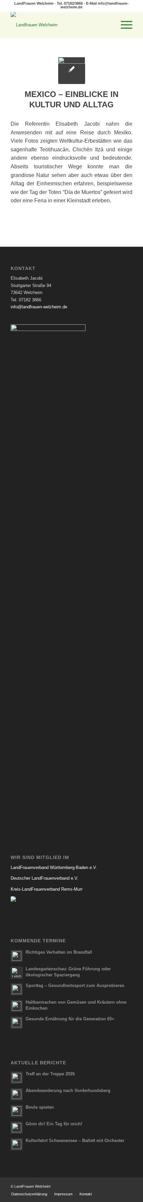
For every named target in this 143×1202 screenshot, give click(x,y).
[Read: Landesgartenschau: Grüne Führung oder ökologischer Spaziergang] (17, 973)
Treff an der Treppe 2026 (50, 1073)
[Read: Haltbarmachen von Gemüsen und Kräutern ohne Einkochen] (17, 1006)
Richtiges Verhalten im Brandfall (59, 952)
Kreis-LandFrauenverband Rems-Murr (46, 889)
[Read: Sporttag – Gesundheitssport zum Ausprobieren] (17, 989)
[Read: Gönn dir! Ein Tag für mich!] (17, 1128)
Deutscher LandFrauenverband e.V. (44, 878)
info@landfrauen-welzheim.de (39, 306)
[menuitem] (123, 25)
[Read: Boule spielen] (17, 1111)
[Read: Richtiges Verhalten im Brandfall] (17, 956)
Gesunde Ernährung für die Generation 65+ (70, 1018)
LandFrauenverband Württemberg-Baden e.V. (54, 867)
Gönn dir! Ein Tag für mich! (54, 1123)
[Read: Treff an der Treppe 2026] (17, 1078)
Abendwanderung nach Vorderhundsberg (68, 1090)
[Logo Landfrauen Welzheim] (59, 25)
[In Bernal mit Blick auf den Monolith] (71, 70)
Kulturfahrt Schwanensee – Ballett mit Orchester (75, 1140)
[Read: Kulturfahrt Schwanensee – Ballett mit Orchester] (17, 1144)
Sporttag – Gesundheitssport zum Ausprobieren (75, 985)
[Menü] (123, 25)
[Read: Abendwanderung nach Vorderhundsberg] (17, 1094)
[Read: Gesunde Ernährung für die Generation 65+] (17, 1023)
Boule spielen (40, 1107)
